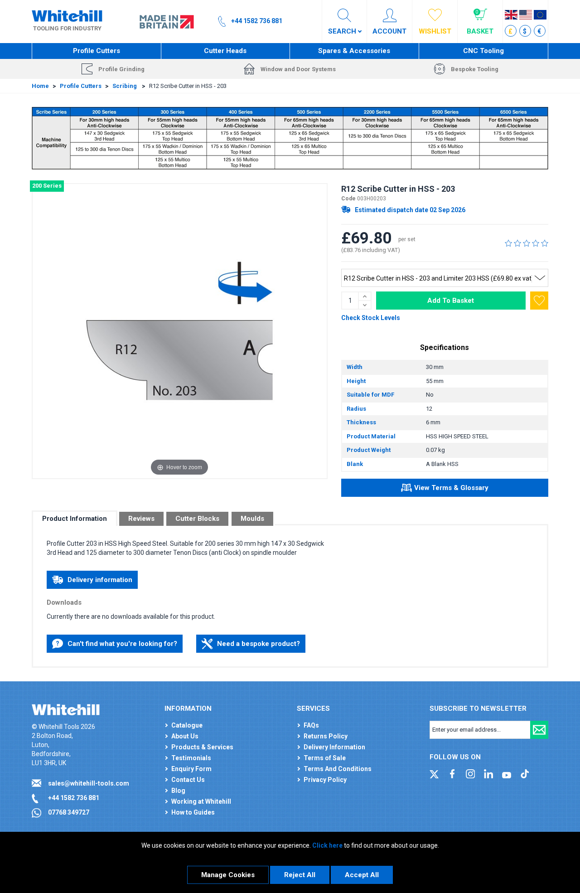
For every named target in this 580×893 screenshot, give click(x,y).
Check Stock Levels (370, 317)
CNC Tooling (483, 51)
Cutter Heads (225, 51)
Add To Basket (450, 300)
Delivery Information (334, 747)
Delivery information (100, 580)
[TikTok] (524, 773)
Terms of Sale (325, 758)
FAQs (311, 725)
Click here (327, 845)
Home (40, 86)
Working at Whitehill (201, 801)
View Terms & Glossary (451, 488)
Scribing (125, 86)
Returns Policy (326, 736)
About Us (184, 736)
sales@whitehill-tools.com (88, 783)
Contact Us (188, 779)
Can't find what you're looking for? (122, 644)
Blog (178, 790)
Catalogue (187, 725)
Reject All (299, 875)
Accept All (362, 875)
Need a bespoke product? (258, 644)
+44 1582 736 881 (73, 797)
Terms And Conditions (338, 768)
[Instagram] (470, 773)
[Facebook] (452, 773)
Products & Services (202, 747)
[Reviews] (526, 243)
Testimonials (191, 758)
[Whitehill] (67, 15)
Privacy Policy (325, 779)
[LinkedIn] (488, 773)
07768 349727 (68, 812)
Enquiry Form (191, 768)
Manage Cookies (228, 875)
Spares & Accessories (354, 51)
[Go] (539, 730)
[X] (434, 773)
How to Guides (193, 812)
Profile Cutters (96, 51)
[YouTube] (506, 773)
